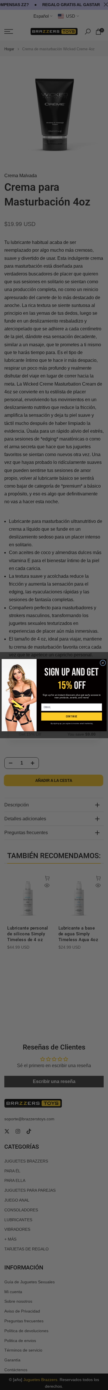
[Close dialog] (102, 662)
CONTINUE (71, 716)
